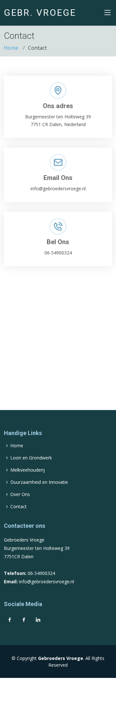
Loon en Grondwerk (31, 458)
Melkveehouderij (27, 470)
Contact (18, 506)
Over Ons (20, 494)
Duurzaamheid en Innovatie (39, 482)
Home (11, 47)
